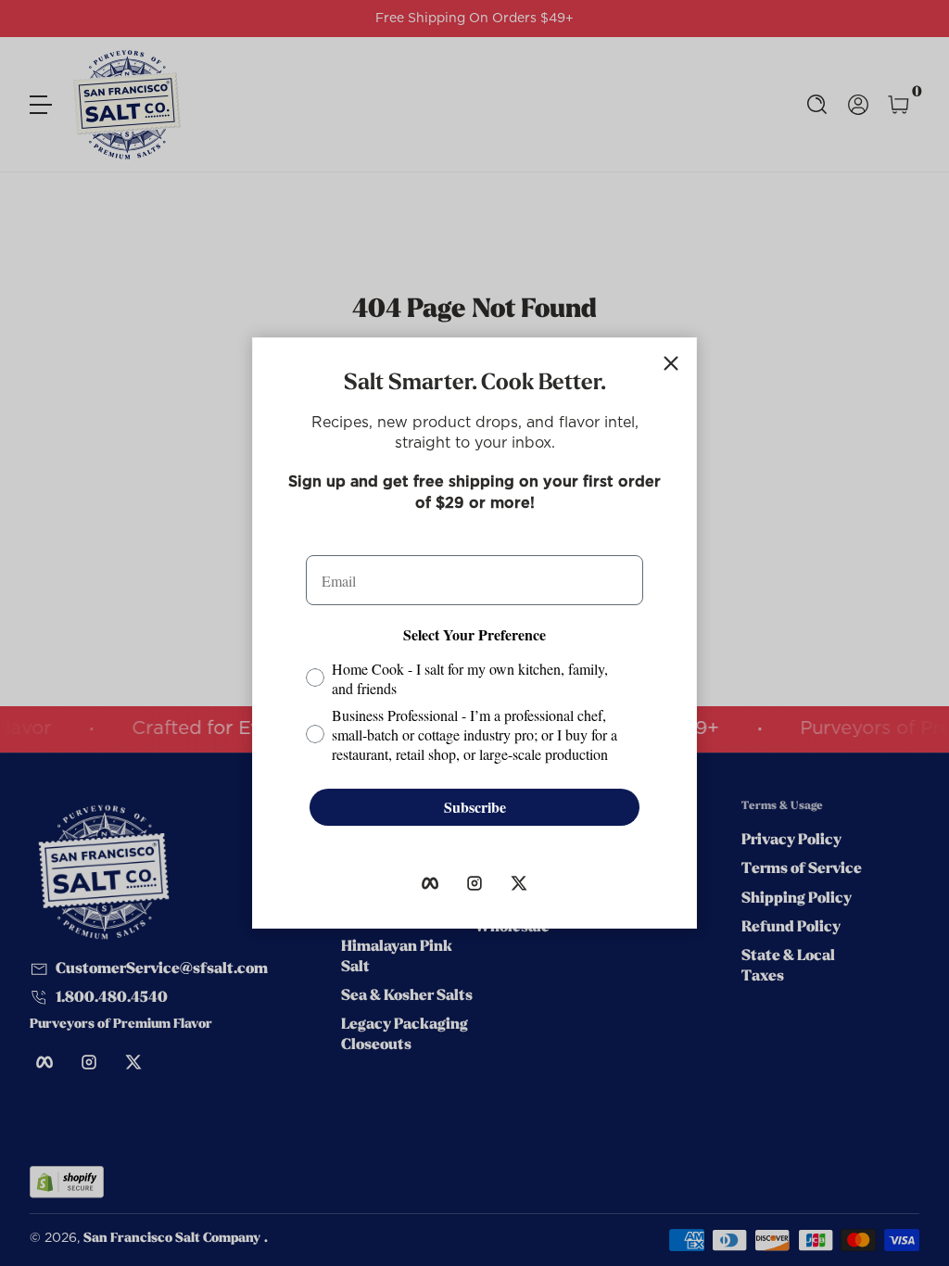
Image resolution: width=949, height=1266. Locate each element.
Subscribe (475, 806)
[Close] (671, 363)
